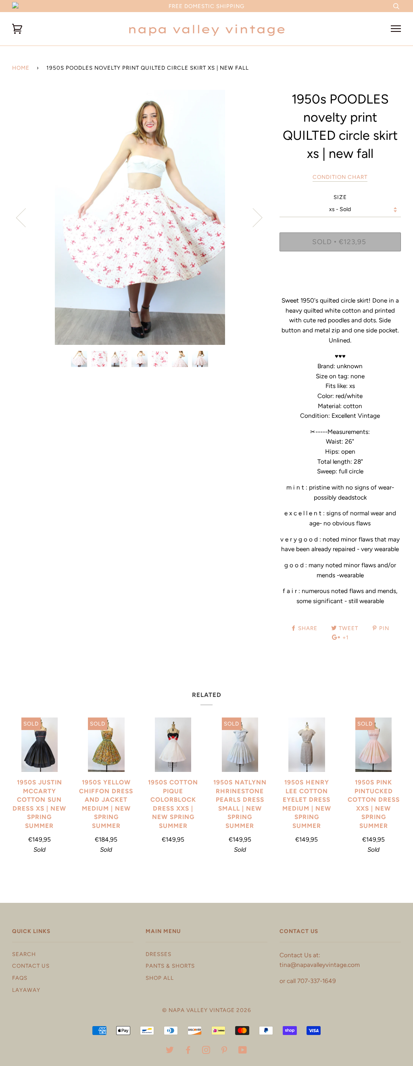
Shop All (160, 978)
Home (20, 67)
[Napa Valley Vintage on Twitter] (170, 1051)
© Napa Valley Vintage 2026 (206, 1010)
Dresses (158, 954)
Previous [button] (26, 217)
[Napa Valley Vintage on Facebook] (188, 1051)
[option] (139, 217)
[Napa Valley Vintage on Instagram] (206, 1051)
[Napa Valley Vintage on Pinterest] (224, 1051)
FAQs (19, 978)
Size (340, 197)
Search (24, 954)
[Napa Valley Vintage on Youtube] (242, 1051)
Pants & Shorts (170, 965)
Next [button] (252, 217)
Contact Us (31, 965)
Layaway (26, 990)
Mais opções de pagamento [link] (340, 285)
